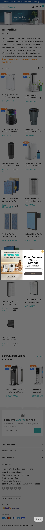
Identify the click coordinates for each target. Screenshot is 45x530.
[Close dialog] (42, 251)
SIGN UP (33, 274)
